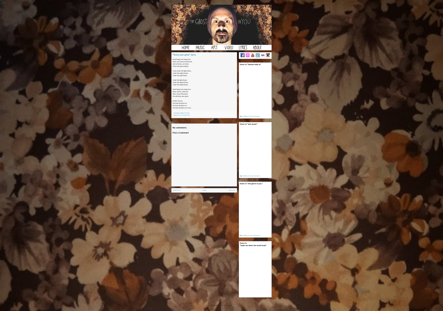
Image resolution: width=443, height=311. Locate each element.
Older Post (232, 190)
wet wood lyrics (185, 115)
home (185, 48)
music (200, 48)
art (214, 48)
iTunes (251, 116)
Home (205, 190)
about (257, 48)
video (228, 48)
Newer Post (176, 190)
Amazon (257, 116)
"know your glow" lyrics (184, 55)
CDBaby (245, 116)
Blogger (234, 305)
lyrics (243, 48)
